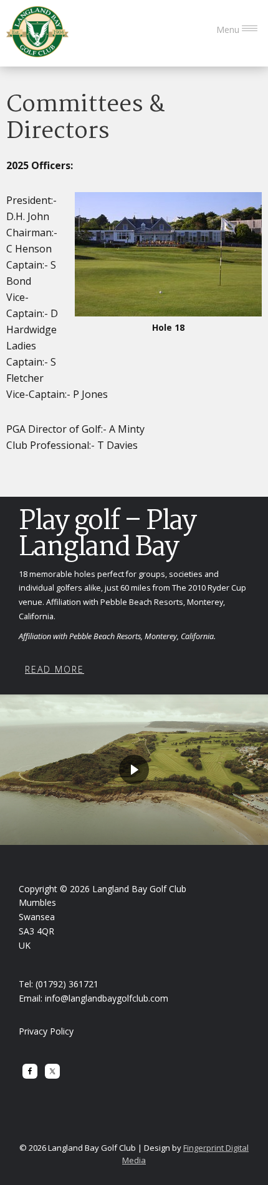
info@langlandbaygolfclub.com (106, 998)
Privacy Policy (46, 1031)
